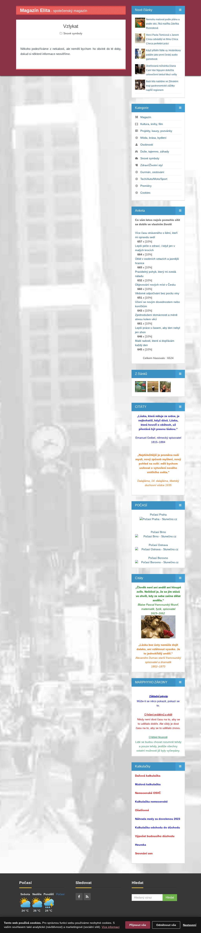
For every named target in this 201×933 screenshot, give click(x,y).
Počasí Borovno (158, 557)
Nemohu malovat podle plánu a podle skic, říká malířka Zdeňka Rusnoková (163, 23)
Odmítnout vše (166, 925)
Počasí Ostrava (158, 545)
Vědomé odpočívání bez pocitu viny (157, 293)
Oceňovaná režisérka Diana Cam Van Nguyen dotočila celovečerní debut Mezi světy (161, 70)
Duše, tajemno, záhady (154, 151)
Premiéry (146, 185)
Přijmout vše (137, 925)
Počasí (60, 894)
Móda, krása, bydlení (153, 137)
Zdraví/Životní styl (151, 165)
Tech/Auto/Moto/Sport (153, 178)
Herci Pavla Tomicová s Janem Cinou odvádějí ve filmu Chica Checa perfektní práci (162, 39)
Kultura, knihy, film (151, 124)
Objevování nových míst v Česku (155, 284)
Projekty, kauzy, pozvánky (156, 130)
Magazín (145, 117)
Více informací (111, 926)
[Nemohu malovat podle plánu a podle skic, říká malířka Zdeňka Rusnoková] (140, 386)
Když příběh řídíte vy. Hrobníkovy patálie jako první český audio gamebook (163, 54)
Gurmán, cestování (152, 172)
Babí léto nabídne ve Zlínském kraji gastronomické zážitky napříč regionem (162, 85)
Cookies (145, 192)
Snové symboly (72, 33)
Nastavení (189, 925)
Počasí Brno (158, 532)
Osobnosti (146, 144)
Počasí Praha (158, 514)
